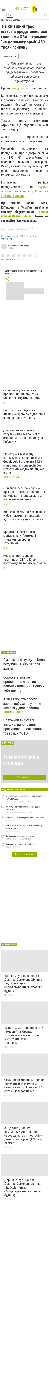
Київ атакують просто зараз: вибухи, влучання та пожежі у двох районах (24, 703)
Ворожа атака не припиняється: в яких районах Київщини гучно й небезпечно (24, 684)
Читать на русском (9, 56)
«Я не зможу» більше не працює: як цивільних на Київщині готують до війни (22, 394)
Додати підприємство (24, 854)
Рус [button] (9, 15)
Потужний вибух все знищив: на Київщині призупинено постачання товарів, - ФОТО (23, 727)
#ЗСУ (22, 236)
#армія (15, 236)
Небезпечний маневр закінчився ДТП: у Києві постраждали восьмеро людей (24, 559)
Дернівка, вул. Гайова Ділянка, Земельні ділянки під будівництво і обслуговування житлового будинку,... (23, 1187)
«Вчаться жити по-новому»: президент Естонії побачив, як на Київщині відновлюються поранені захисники (24, 493)
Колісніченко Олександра (18, 245)
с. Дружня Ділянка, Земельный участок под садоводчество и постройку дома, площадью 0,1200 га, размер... (23, 1135)
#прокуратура (7, 239)
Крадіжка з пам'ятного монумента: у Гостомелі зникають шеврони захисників (19, 537)
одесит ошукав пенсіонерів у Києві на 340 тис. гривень (24, 191)
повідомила (19, 88)
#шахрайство (32, 236)
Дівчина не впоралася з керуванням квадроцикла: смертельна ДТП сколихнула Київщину (23, 436)
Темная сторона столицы (21, 759)
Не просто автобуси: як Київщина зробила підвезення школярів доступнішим (24, 414)
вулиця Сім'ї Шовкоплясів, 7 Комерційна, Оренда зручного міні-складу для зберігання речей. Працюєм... (23, 1035)
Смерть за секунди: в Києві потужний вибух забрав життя (24, 664)
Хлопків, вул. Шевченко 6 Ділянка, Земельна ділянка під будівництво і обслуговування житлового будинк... (23, 983)
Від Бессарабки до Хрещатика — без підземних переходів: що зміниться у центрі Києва (24, 515)
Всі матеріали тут (24, 777)
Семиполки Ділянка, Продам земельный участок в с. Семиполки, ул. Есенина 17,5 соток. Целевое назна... (24, 1085)
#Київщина (6, 236)
